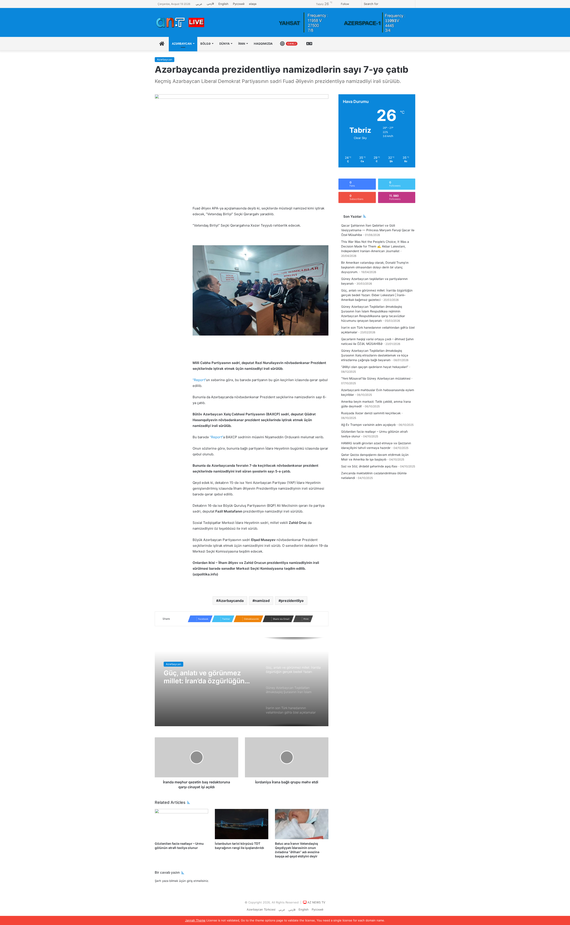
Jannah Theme (195, 920)
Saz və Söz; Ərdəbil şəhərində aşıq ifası (369, 466)
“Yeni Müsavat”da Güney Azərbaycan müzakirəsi (375, 378)
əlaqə (252, 4)
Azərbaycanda (231, 600)
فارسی (210, 4)
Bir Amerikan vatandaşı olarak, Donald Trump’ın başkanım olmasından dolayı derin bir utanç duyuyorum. (375, 267)
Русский (238, 4)
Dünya (224, 43)
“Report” (199, 380)
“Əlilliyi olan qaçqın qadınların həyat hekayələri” (374, 367)
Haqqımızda (263, 43)
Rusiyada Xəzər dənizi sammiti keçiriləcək (371, 413)
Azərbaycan (182, 43)
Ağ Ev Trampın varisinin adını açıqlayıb (368, 424)
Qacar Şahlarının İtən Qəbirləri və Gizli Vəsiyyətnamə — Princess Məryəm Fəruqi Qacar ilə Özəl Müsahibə (377, 230)
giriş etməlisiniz (197, 881)
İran (241, 43)
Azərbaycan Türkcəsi (261, 909)
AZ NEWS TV (316, 902)
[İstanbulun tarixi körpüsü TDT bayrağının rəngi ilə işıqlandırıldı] (241, 824)
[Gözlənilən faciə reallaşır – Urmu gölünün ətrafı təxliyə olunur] (181, 824)
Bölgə (205, 43)
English (223, 4)
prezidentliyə (292, 600)
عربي (199, 4)
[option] (241, 681)
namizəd (262, 600)
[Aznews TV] (180, 22)
